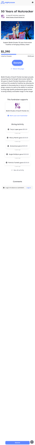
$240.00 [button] (24, 146)
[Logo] (8, 2)
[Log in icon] (32, 2)
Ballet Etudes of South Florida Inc (15, 17)
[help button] (32, 442)
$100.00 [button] (25, 138)
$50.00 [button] (25, 129)
